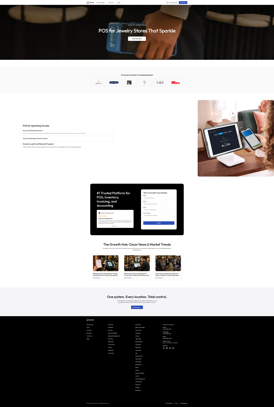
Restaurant (138, 390)
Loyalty (110, 347)
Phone (145, 201)
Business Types (100, 2)
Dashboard (110, 350)
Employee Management (114, 336)
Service (137, 376)
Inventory (110, 330)
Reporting (110, 339)
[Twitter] (173, 348)
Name (145, 195)
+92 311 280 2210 (167, 329)
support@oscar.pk (167, 338)
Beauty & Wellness (139, 373)
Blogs (118, 2)
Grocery (137, 336)
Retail (136, 367)
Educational (138, 364)
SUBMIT (159, 223)
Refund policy (184, 403)
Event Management (140, 379)
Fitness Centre (138, 356)
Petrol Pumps (138, 381)
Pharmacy (137, 384)
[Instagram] (170, 348)
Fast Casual (138, 330)
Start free (183, 2)
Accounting (111, 353)
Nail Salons (138, 347)
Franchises (110, 327)
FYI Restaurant (108, 213)
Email (145, 207)
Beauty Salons (138, 341)
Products (110, 2)
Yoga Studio (138, 359)
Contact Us (89, 336)
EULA (176, 403)
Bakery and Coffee (140, 327)
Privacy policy (169, 403)
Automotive (138, 361)
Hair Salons (138, 344)
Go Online (89, 330)
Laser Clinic (138, 350)
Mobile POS (111, 341)
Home (88, 327)
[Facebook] (164, 348)
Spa (136, 353)
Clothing (137, 387)
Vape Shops (138, 339)
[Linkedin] (167, 348)
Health (137, 370)
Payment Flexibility (112, 333)
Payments (89, 333)
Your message (146, 213)
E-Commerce (111, 344)
